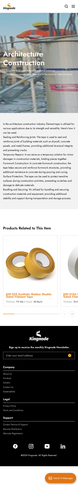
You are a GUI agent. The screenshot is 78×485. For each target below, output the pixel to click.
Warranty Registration (13, 433)
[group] (30, 271)
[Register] (69, 355)
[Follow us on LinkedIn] (63, 447)
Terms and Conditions (13, 410)
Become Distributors (12, 429)
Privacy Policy (9, 406)
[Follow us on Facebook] (15, 447)
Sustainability (9, 391)
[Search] (66, 6)
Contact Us (8, 387)
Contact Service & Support (15, 424)
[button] (72, 314)
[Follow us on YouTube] (47, 447)
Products (7, 378)
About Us (7, 374)
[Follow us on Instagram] (31, 447)
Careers (6, 382)
